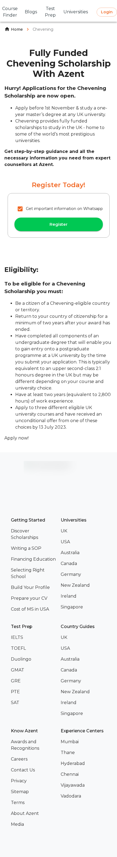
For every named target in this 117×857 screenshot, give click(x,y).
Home (17, 29)
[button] (34, 534)
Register (58, 224)
